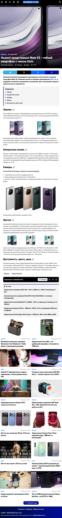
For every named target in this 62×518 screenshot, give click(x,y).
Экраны (9, 92)
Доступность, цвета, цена (15, 103)
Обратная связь (38, 509)
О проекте (21, 509)
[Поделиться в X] (24, 72)
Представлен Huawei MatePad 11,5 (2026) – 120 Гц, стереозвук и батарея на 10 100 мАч (30, 303)
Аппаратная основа (13, 94)
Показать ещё (32, 503)
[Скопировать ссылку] (52, 72)
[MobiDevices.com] (31, 2)
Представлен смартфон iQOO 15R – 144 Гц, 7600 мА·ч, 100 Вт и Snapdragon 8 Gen (29, 291)
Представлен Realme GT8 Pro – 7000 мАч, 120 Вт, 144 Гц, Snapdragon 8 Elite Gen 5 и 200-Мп (30, 309)
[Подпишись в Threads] (14, 2)
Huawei (7, 273)
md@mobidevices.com (39, 515)
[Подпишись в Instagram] (18, 2)
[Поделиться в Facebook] (38, 72)
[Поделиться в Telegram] (10, 72)
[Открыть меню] (2, 2)
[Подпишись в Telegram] (6, 2)
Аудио (27, 65)
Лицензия (29, 509)
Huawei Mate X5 (17, 273)
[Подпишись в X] (10, 2)
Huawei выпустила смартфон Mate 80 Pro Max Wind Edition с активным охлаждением (28, 297)
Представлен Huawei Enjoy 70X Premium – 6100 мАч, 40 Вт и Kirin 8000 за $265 (30, 314)
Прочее (9, 100)
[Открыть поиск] (60, 2)
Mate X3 (53, 79)
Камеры (9, 97)
